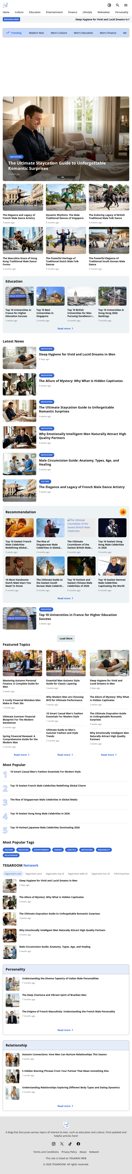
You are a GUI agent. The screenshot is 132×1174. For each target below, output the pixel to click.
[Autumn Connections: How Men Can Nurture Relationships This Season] (12, 1060)
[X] (61, 1143)
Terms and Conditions (46, 1151)
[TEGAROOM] (66, 1125)
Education (35, 12)
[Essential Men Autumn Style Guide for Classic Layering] (66, 663)
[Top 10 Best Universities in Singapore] (50, 296)
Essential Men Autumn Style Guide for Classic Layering (63, 682)
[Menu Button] (125, 5)
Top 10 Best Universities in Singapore (44, 313)
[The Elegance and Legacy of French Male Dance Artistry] (23, 197)
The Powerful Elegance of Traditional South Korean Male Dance (107, 261)
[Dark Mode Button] (109, 5)
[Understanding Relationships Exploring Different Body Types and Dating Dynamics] (12, 1093)
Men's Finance (108, 32)
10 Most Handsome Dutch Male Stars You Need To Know (18, 583)
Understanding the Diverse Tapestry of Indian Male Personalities (60, 978)
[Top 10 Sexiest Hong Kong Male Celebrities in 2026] (112, 527)
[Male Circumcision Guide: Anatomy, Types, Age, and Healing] (19, 464)
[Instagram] (53, 1143)
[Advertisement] (66, 67)
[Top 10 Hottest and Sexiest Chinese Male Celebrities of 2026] (81, 566)
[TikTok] (70, 1143)
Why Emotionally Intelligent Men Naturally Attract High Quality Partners (65, 165)
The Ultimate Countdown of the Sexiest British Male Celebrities (79, 544)
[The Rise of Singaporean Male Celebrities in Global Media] (50, 527)
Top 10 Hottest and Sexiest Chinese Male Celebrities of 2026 (79, 583)
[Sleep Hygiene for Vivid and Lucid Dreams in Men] (19, 358)
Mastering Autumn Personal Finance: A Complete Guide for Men (21, 683)
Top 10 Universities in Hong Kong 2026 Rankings (111, 313)
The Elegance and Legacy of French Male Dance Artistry (19, 216)
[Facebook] (78, 1143)
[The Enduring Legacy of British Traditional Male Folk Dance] (109, 197)
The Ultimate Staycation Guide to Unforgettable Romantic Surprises (76, 409)
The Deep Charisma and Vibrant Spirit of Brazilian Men (54, 995)
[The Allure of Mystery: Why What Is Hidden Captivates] (19, 384)
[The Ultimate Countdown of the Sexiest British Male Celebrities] (81, 527)
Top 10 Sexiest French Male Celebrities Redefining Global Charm (18, 544)
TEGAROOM (59, 1164)
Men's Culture (59, 32)
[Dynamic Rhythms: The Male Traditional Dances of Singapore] (66, 197)
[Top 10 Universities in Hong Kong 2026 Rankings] (112, 296)
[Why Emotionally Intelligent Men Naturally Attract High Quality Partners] (66, 138)
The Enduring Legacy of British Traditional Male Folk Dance (107, 216)
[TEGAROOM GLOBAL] (5, 5)
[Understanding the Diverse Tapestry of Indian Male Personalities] (12, 984)
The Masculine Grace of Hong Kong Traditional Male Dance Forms (20, 261)
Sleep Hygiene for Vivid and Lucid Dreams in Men (87, 19)
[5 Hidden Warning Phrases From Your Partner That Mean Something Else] (12, 1076)
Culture (19, 12)
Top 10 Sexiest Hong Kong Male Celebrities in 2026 (111, 544)
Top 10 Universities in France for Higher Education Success (18, 313)
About (83, 1151)
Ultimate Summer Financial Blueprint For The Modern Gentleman (19, 719)
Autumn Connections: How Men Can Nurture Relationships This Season (64, 1054)
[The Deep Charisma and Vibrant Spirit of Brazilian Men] (12, 1000)
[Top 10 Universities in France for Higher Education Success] (20, 296)
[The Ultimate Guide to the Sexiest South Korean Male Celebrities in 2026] (50, 566)
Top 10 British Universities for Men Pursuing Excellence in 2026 (80, 313)
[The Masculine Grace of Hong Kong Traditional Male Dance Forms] (23, 240)
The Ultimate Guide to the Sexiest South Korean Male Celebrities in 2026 (50, 583)
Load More (66, 638)
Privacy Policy (69, 1151)
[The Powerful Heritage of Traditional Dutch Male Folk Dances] (66, 240)
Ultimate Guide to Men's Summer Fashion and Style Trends (62, 733)
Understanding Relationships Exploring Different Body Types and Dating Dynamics (71, 1087)
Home (6, 12)
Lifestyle (87, 12)
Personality (121, 12)
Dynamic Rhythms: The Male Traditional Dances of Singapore (65, 216)
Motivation (104, 12)
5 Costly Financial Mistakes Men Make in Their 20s (22, 702)
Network (94, 1151)
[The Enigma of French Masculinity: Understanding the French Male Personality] (12, 1017)
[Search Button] (117, 5)
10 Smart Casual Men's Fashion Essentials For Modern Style (64, 715)
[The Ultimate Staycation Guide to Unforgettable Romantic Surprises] (19, 411)
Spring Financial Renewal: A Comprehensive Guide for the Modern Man (20, 739)
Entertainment (54, 12)
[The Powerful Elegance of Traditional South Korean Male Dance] (109, 240)
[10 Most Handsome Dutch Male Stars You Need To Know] (20, 566)
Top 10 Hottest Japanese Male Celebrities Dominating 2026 (45, 827)
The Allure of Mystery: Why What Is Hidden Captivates (81, 381)
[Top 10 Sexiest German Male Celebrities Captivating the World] (112, 566)
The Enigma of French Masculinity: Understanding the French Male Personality (68, 1011)
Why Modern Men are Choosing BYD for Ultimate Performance (65, 698)
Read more (64, 328)
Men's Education (83, 32)
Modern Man (36, 32)
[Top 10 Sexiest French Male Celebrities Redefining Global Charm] (20, 527)
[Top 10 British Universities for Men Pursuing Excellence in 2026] (81, 296)
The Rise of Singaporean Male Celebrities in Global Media (48, 544)
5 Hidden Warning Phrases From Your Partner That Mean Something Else (65, 1071)
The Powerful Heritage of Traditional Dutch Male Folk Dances (62, 261)
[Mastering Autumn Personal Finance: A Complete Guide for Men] (22, 663)
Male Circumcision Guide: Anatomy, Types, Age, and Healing (79, 462)
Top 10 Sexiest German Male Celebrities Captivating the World (111, 583)
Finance (72, 12)
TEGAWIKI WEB (77, 1158)
